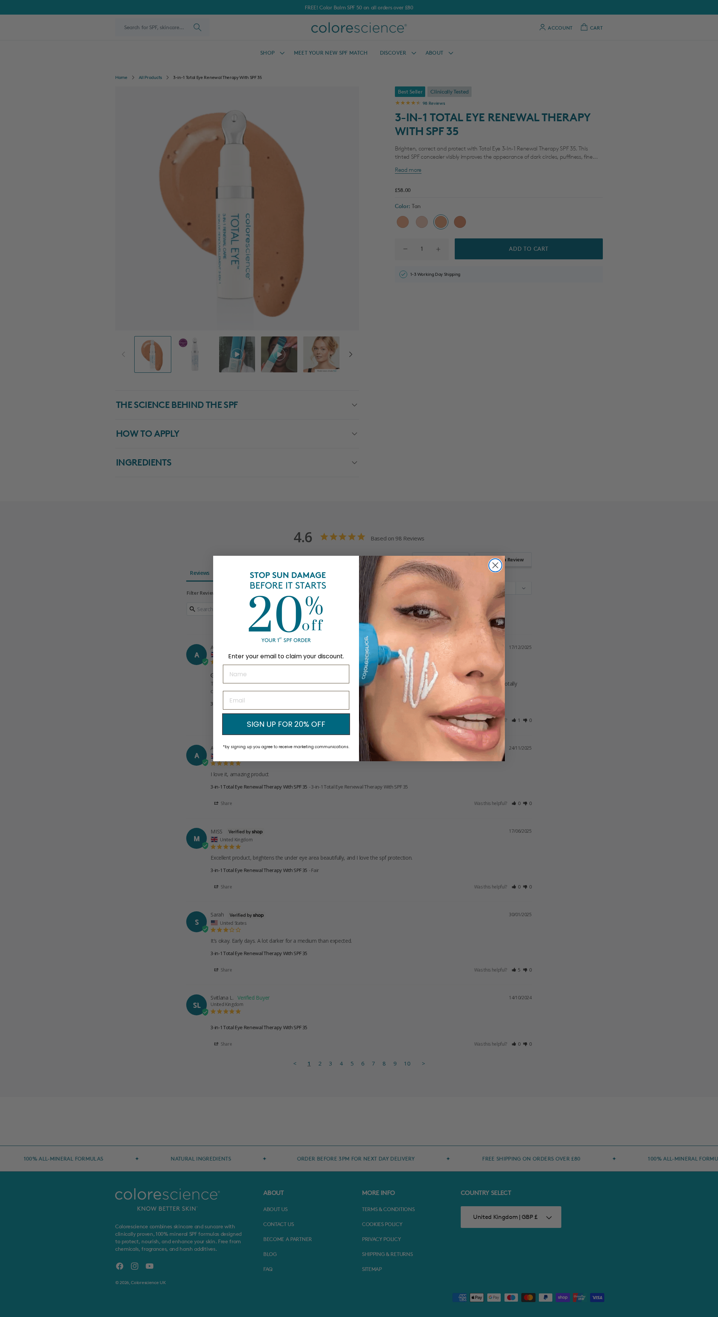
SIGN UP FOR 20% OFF (286, 724)
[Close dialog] (495, 565)
